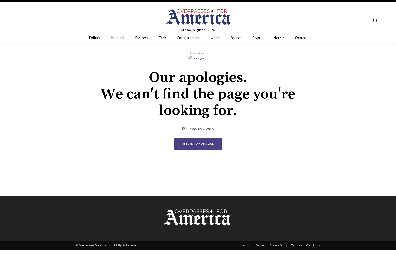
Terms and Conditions (306, 245)
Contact (260, 245)
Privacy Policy (278, 245)
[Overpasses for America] (198, 17)
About (247, 245)
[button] (374, 20)
